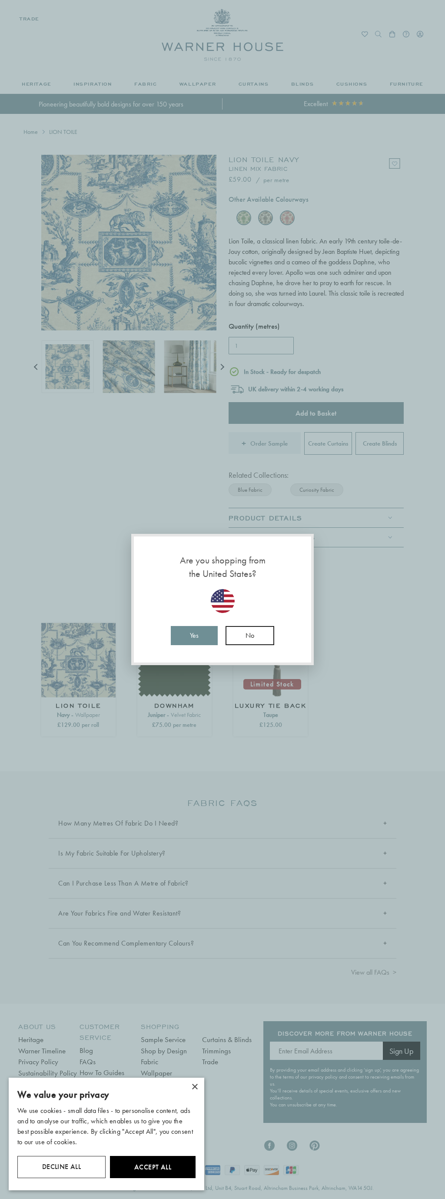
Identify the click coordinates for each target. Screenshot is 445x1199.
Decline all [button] (61, 1166)
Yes (194, 635)
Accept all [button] (152, 1167)
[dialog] (106, 1134)
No (250, 635)
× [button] (194, 1087)
